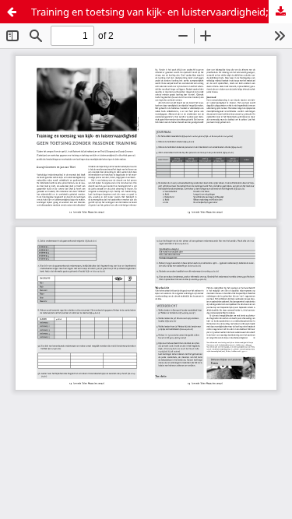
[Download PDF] (280, 11)
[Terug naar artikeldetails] (11, 11)
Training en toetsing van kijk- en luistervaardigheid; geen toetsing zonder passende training (161, 12)
